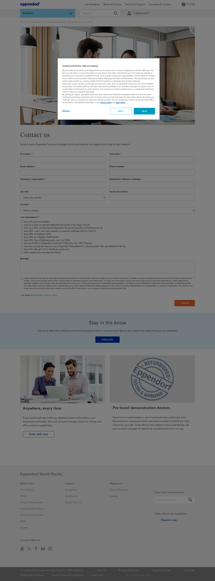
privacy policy (106, 102)
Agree (144, 111)
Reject (120, 111)
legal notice (120, 102)
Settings (66, 111)
